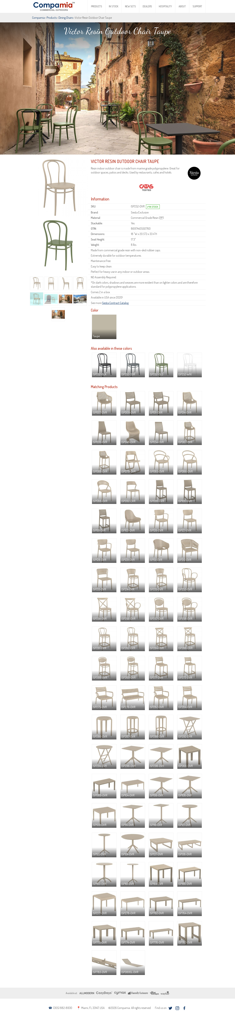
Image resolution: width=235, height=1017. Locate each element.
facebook (184, 1008)
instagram (177, 1008)
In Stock (113, 6)
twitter (170, 1008)
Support (197, 6)
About (182, 6)
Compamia (38, 17)
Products (96, 6)
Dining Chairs (66, 17)
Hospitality (165, 6)
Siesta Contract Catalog (115, 303)
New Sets (130, 6)
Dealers (147, 6)
